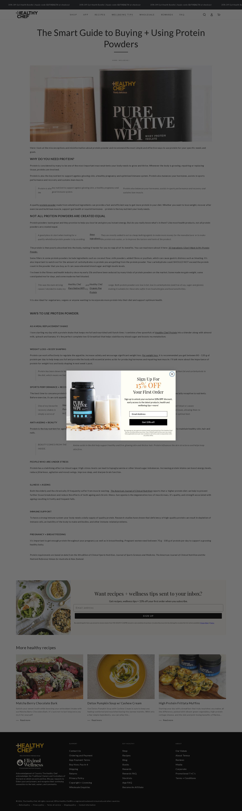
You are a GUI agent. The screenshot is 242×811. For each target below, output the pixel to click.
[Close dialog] (172, 374)
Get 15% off (148, 422)
